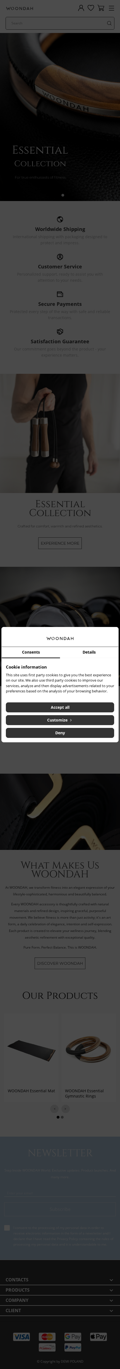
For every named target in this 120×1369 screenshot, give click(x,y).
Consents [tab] (31, 652)
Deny (60, 732)
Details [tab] (89, 652)
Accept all (60, 707)
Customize (58, 720)
